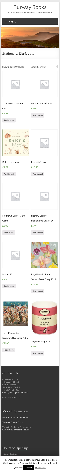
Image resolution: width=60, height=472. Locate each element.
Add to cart (9, 120)
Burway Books (29, 7)
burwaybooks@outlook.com (15, 392)
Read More (40, 467)
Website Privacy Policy (12, 422)
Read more (9, 232)
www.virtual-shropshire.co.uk (15, 429)
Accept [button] (28, 467)
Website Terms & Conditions (15, 417)
